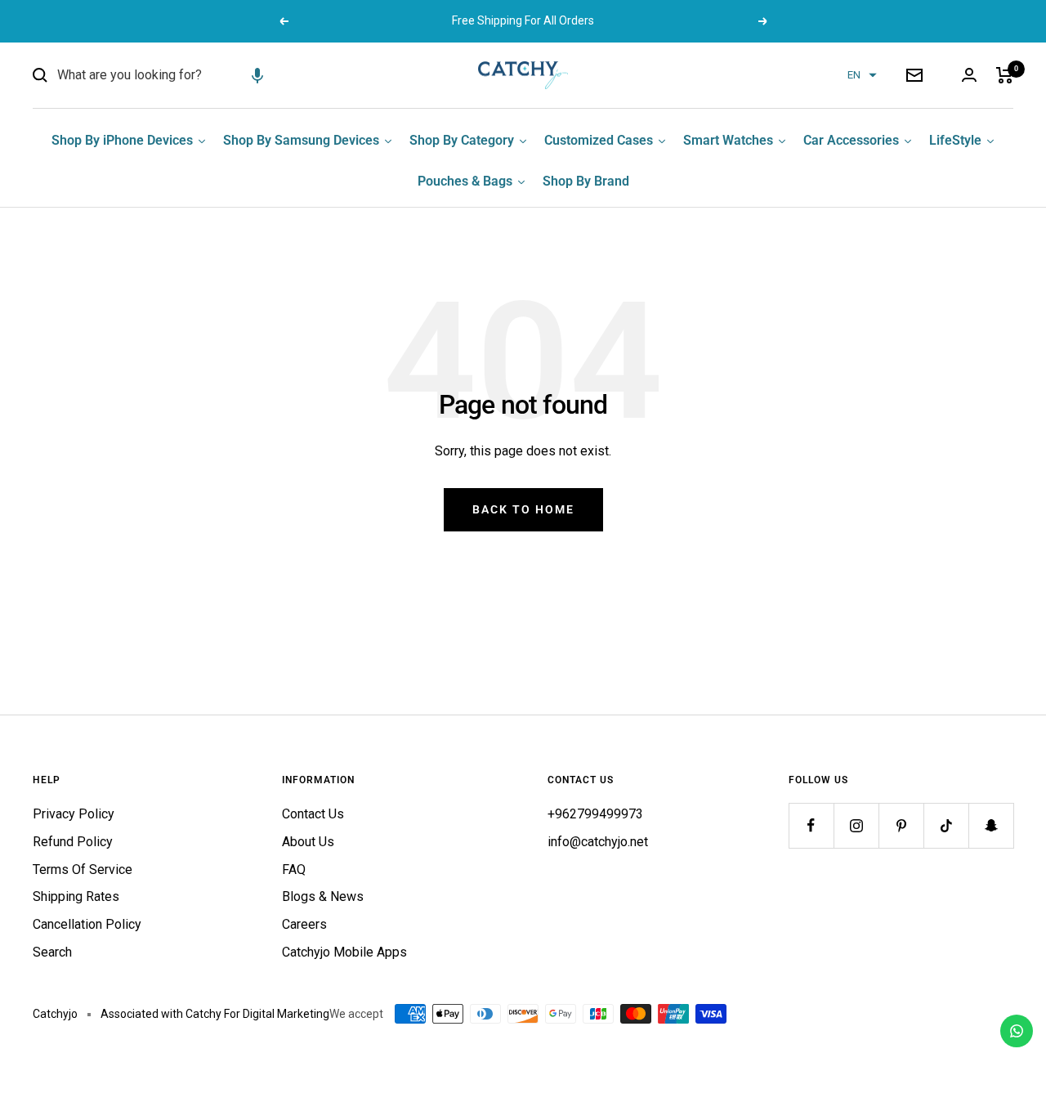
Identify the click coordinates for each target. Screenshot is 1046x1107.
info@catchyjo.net (598, 841)
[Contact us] (1016, 1031)
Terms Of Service (82, 869)
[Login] (969, 75)
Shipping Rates (76, 896)
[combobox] (179, 75)
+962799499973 (595, 814)
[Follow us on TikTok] (945, 825)
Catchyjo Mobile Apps (344, 952)
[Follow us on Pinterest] (900, 825)
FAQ (294, 869)
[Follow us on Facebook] (811, 825)
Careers (304, 924)
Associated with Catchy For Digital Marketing (215, 1013)
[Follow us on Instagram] (856, 825)
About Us (308, 841)
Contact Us (313, 814)
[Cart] (1004, 75)
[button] (257, 75)
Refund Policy (73, 841)
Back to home (523, 509)
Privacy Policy (73, 814)
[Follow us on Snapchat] (990, 825)
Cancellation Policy (87, 924)
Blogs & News (323, 896)
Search (52, 952)
